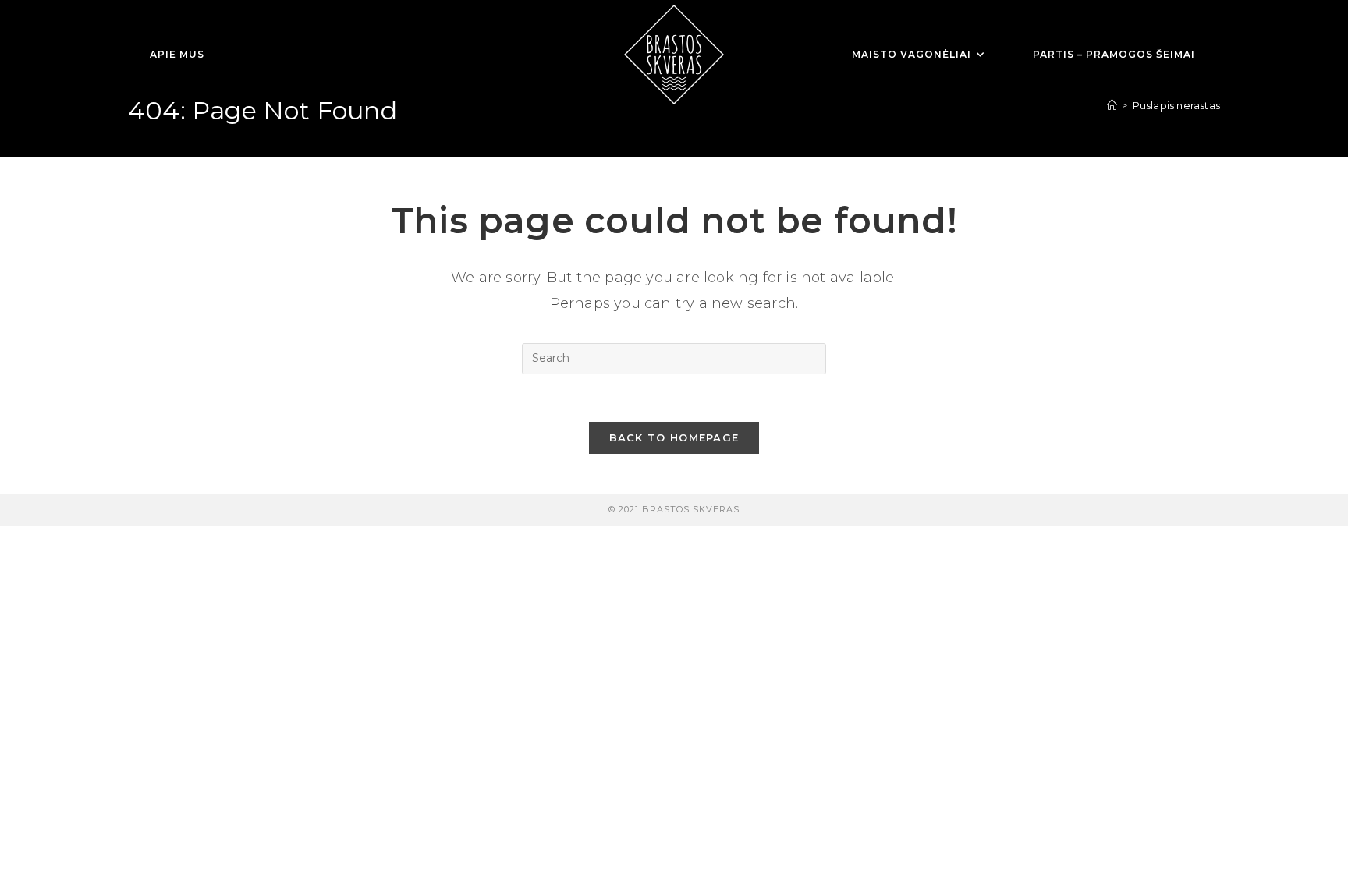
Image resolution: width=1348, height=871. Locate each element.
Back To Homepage (674, 437)
